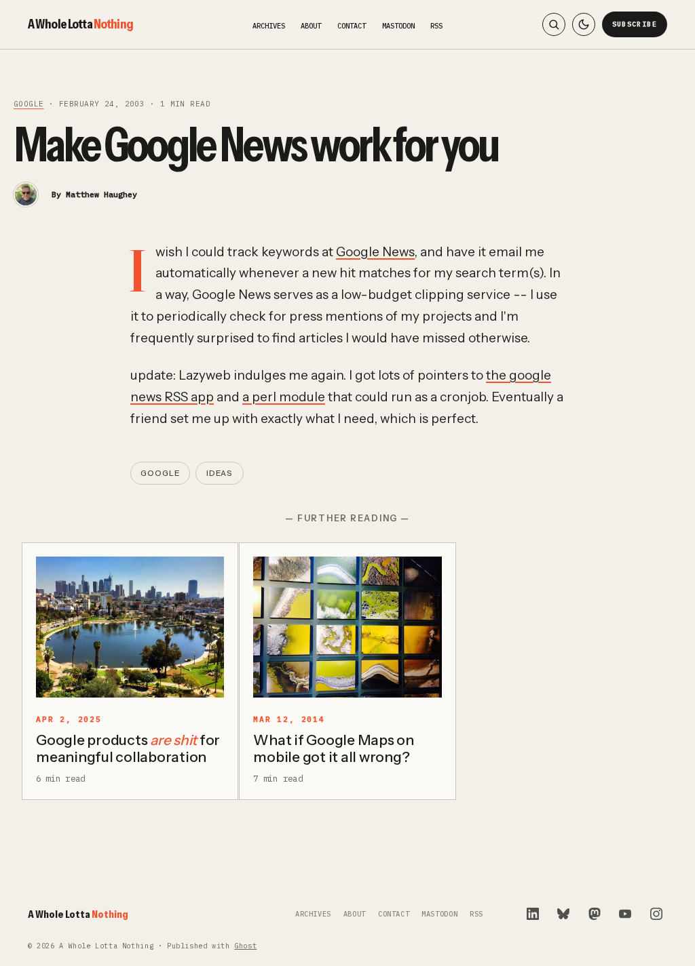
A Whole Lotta (80, 24)
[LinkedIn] (533, 914)
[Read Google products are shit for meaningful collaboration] (130, 627)
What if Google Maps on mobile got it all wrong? (333, 748)
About (311, 26)
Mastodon (398, 26)
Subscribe (635, 24)
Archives (268, 26)
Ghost (245, 946)
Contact (351, 26)
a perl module (283, 397)
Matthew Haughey (101, 194)
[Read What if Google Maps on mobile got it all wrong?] (347, 627)
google (29, 103)
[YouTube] (625, 914)
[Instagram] (656, 914)
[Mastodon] (594, 914)
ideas (219, 473)
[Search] (553, 24)
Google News (375, 252)
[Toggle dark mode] (583, 24)
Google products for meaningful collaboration (128, 748)
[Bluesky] (563, 914)
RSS (436, 26)
